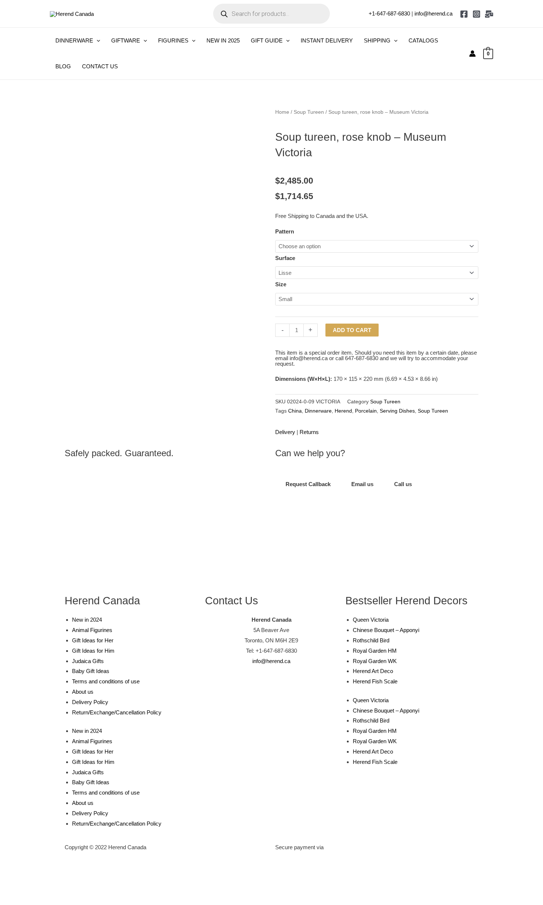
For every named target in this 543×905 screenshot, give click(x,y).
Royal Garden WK (375, 661)
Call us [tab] (403, 484)
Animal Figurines (92, 630)
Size (280, 284)
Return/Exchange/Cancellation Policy (116, 712)
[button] (96, 41)
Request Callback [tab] (308, 484)
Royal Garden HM (375, 651)
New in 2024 (87, 620)
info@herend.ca (433, 13)
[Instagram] (476, 14)
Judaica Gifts (88, 661)
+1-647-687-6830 (389, 13)
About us (82, 692)
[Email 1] (489, 14)
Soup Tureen (309, 112)
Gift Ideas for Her (92, 640)
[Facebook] (464, 14)
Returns (309, 432)
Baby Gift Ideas (90, 671)
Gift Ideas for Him (93, 651)
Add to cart (352, 330)
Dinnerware (318, 411)
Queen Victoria (371, 620)
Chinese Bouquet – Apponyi (386, 630)
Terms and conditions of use (106, 681)
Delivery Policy (90, 702)
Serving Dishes (397, 411)
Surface (285, 258)
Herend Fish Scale (375, 681)
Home (282, 112)
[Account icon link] (472, 53)
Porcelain (366, 411)
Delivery (285, 432)
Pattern (284, 231)
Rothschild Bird (371, 640)
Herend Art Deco (373, 671)
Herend (343, 411)
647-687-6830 (361, 358)
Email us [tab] (362, 484)
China (295, 411)
